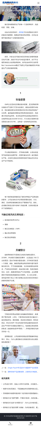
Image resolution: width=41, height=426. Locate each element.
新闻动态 (12, 17)
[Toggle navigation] (38, 3)
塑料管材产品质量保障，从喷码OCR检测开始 (24, 372)
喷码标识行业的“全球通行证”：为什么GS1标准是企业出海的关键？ (21, 403)
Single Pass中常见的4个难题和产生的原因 (23, 368)
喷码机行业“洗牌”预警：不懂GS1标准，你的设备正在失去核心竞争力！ (21, 398)
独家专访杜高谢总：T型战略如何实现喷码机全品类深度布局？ (21, 389)
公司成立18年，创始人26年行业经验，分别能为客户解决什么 (21, 384)
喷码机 (21, 32)
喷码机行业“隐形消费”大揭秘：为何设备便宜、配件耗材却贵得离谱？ (21, 407)
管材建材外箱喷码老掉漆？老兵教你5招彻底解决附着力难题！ (21, 393)
